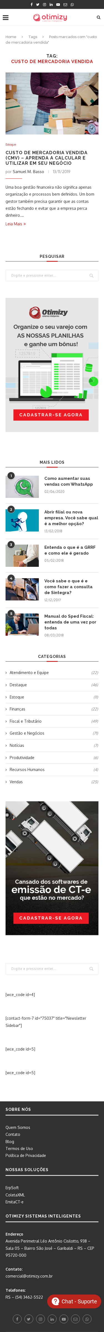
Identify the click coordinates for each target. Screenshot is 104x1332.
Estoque (11, 144)
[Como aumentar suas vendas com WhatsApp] (22, 487)
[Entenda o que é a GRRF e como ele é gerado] (22, 556)
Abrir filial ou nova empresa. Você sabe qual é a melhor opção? (71, 518)
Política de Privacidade (26, 1155)
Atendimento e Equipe (54, 672)
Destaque (54, 684)
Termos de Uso (19, 1148)
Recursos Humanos (54, 769)
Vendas (54, 781)
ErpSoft (12, 1187)
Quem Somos (18, 1127)
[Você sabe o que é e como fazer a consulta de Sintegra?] (22, 589)
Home (11, 37)
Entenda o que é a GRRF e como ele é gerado (70, 550)
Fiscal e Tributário (54, 721)
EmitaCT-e (15, 1201)
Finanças (54, 709)
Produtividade (54, 757)
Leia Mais (14, 223)
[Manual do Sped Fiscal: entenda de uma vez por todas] (22, 624)
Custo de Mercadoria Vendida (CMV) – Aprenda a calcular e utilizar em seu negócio (47, 158)
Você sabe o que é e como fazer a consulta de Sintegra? (68, 586)
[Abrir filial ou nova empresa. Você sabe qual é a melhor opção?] (22, 520)
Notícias (54, 745)
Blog (10, 1141)
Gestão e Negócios (54, 733)
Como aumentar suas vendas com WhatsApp (68, 481)
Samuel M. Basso (28, 171)
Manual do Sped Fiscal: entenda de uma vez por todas (70, 622)
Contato (13, 1134)
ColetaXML (15, 1195)
